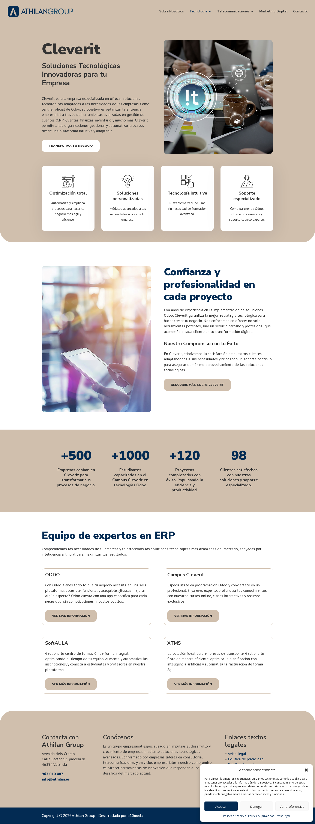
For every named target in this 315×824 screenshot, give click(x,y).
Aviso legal (283, 816)
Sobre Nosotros (171, 12)
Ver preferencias (292, 806)
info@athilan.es (56, 779)
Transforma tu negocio (71, 146)
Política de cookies (234, 816)
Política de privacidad (261, 816)
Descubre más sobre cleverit (197, 385)
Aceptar (221, 806)
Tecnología (198, 12)
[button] (306, 770)
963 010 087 (52, 773)
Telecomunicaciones (233, 12)
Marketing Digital (273, 12)
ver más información (71, 616)
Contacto (300, 12)
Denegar (256, 806)
